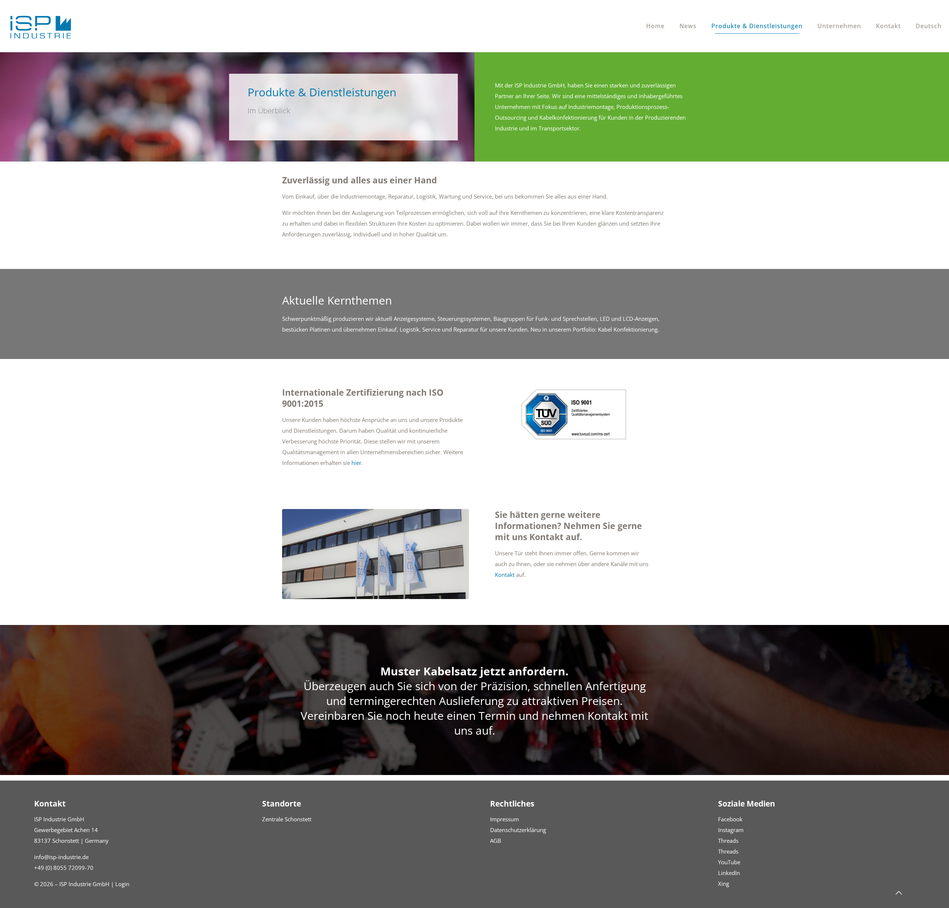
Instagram (731, 830)
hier (356, 462)
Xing (723, 883)
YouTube (729, 862)
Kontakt (505, 574)
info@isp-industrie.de (61, 857)
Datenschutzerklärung (518, 830)
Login (122, 884)
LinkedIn (729, 873)
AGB (495, 840)
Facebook (730, 819)
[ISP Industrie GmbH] (40, 26)
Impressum (504, 819)
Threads (728, 840)
